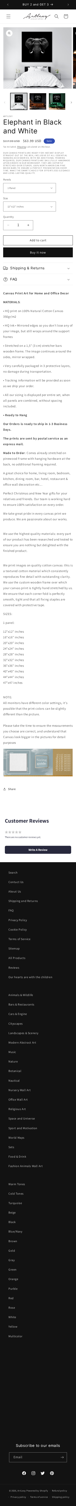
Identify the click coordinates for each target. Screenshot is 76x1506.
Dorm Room (16, 1387)
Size (5, 198)
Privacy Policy (17, 920)
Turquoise (15, 1203)
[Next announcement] (68, 4)
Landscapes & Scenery (23, 1033)
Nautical (14, 1080)
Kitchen (13, 1377)
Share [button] (12, 789)
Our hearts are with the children (30, 977)
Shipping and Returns (23, 901)
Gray (11, 1260)
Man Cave (14, 1396)
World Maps (16, 1137)
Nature (13, 1061)
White (12, 1317)
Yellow (13, 1326)
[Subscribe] (62, 1457)
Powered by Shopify (37, 1490)
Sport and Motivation (22, 1128)
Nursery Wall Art (19, 1090)
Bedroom (14, 1368)
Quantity (8, 217)
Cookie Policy (17, 929)
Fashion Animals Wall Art (25, 1166)
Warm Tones (16, 1184)
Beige (12, 1212)
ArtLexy (22, 1490)
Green (12, 1269)
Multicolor (15, 1336)
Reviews (13, 967)
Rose (11, 1307)
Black (12, 1222)
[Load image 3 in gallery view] (57, 101)
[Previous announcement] (7, 4)
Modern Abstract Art (22, 1042)
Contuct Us (16, 882)
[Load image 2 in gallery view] (37, 101)
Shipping (21, 146)
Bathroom (15, 1434)
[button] (8, 16)
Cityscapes (15, 1023)
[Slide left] (4, 102)
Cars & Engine (17, 1014)
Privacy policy (18, 1496)
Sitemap (14, 948)
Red (11, 1298)
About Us (14, 891)
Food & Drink (17, 1156)
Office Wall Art (18, 1099)
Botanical (14, 1071)
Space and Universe (21, 1118)
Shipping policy (60, 1496)
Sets (11, 1147)
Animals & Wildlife (20, 995)
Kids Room (15, 1406)
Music (12, 1052)
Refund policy (59, 1490)
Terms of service (39, 1496)
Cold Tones (16, 1193)
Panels (7, 179)
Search (13, 872)
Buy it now (38, 252)
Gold (11, 1250)
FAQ (11, 910)
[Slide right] (71, 102)
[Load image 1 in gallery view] (18, 101)
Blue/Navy (15, 1231)
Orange (13, 1279)
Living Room (16, 1358)
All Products (16, 958)
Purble (13, 1289)
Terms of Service (19, 939)
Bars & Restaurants (21, 1004)
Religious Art (17, 1109)
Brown (12, 1241)
